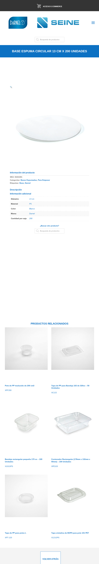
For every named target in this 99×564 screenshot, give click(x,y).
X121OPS (70, 535)
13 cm (31, 199)
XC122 (70, 389)
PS (30, 204)
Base (21, 183)
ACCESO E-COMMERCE (52, 6)
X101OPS (23, 462)
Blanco (32, 209)
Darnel (28, 183)
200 (30, 218)
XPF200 (19, 388)
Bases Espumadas (29, 180)
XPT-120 (15, 535)
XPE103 (70, 462)
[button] (11, 87)
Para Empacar (44, 180)
